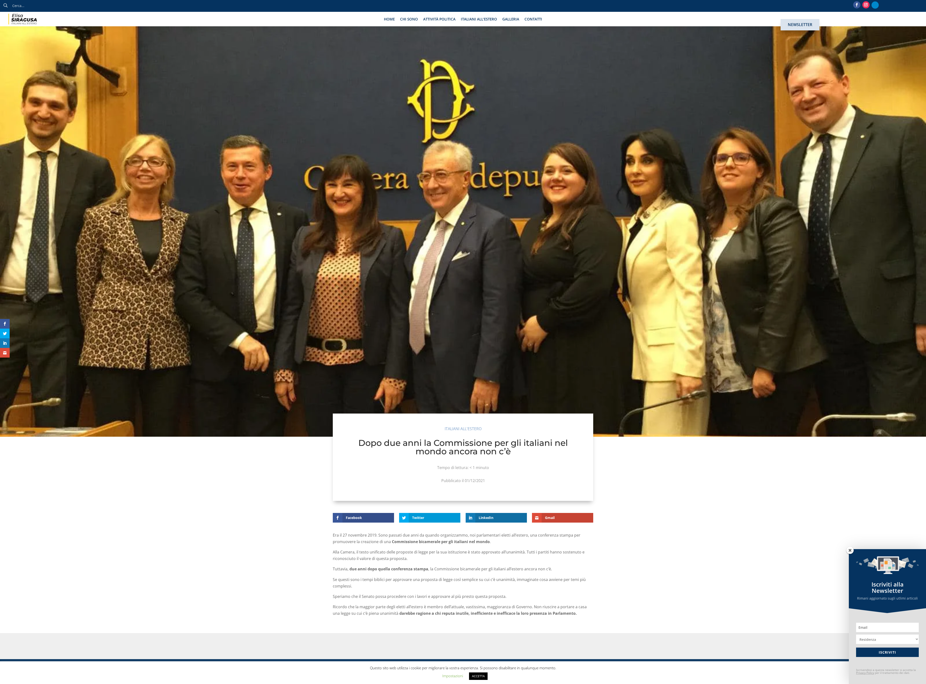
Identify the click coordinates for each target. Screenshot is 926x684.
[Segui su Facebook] (856, 4)
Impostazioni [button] (452, 675)
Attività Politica (439, 19)
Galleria (510, 19)
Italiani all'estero (463, 428)
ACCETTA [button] (478, 676)
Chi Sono (409, 19)
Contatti (533, 19)
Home (389, 19)
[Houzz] (875, 5)
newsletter (800, 24)
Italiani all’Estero (479, 19)
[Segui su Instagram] (866, 4)
